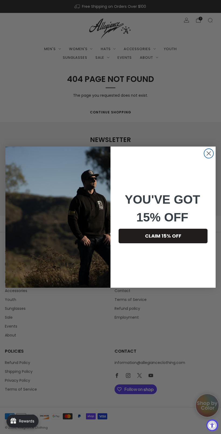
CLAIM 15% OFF (163, 235)
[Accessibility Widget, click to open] (212, 425)
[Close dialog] (208, 153)
